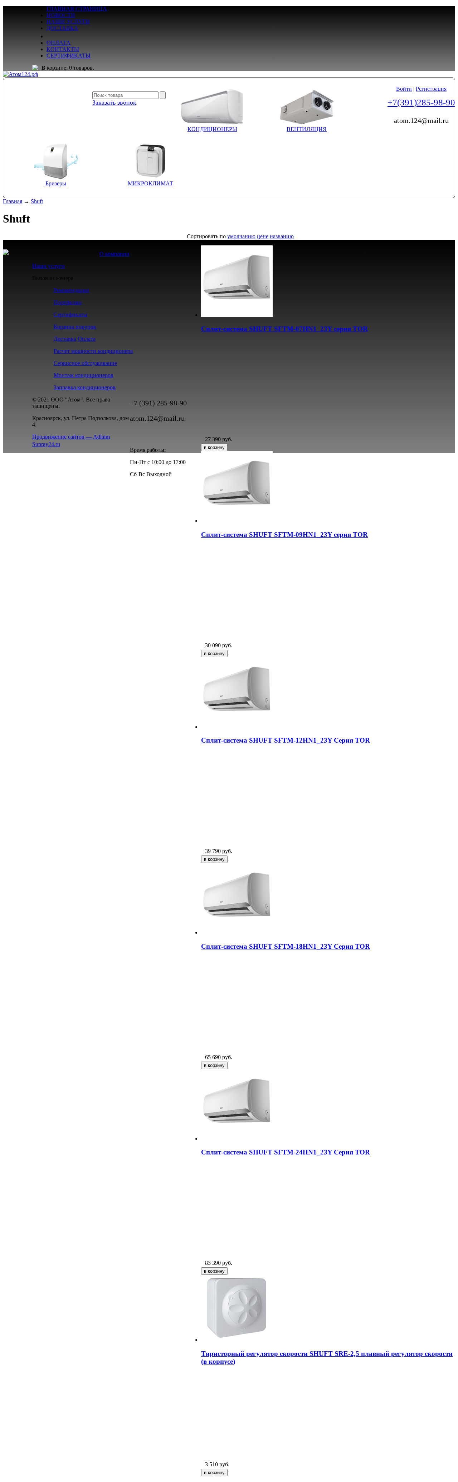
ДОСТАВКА (62, 28)
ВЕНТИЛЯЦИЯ (307, 129)
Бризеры (55, 183)
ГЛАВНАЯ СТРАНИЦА (77, 9)
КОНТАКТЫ (63, 49)
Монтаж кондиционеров (83, 375)
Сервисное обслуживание (85, 363)
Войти (404, 89)
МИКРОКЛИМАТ (150, 183)
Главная (12, 201)
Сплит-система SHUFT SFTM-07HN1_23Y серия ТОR (284, 329)
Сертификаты (70, 314)
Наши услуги (48, 266)
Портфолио (68, 302)
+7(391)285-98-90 (421, 102)
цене (262, 236)
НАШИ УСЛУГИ (68, 22)
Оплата (87, 339)
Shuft (37, 201)
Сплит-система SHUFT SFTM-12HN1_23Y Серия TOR (285, 740)
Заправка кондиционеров (85, 387)
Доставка (65, 339)
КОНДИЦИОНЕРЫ (212, 129)
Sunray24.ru (46, 444)
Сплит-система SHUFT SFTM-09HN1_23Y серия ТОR (284, 534)
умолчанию (241, 236)
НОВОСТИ (61, 15)
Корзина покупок (75, 327)
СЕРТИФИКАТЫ (69, 56)
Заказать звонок (114, 102)
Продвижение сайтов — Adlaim (71, 437)
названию (282, 236)
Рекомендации (71, 290)
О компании (114, 254)
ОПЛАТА (58, 43)
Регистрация (431, 89)
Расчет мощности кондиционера (93, 351)
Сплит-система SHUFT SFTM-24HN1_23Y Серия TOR (285, 1152)
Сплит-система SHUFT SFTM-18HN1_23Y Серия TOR (285, 946)
